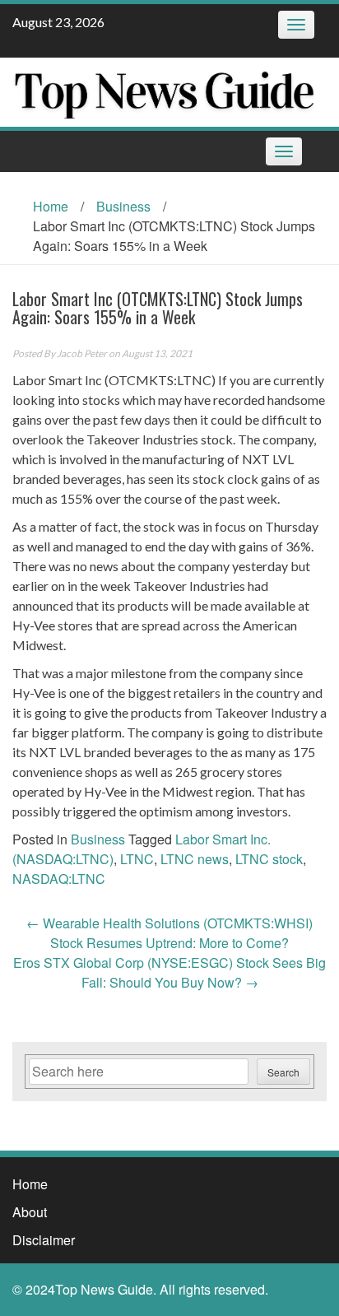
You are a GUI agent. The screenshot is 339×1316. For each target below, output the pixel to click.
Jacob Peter (82, 353)
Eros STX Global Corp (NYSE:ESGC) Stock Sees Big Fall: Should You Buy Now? (169, 972)
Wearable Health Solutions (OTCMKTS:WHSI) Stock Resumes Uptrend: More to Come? (169, 933)
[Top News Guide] (163, 90)
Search (283, 1072)
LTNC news (194, 858)
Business (123, 206)
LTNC (137, 858)
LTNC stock (269, 858)
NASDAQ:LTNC (58, 878)
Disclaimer (43, 1239)
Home (50, 206)
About (29, 1211)
